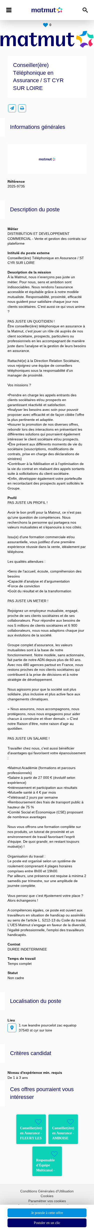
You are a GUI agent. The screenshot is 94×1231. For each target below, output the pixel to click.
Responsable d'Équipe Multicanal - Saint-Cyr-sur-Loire (47, 1170)
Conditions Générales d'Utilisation (47, 1191)
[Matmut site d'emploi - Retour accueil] (47, 10)
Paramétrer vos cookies (47, 1201)
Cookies (47, 1196)
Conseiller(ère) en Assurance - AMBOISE (63, 1133)
